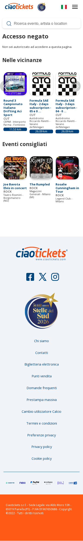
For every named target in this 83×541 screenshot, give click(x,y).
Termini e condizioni (41, 423)
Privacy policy (41, 446)
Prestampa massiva (42, 399)
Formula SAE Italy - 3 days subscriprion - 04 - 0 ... (66, 105)
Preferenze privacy (41, 435)
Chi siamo (41, 340)
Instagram (55, 279)
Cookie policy (42, 458)
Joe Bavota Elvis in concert (15, 186)
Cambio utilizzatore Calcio (41, 411)
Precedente (6, 86)
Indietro (6, 170)
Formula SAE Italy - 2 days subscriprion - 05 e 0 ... (40, 105)
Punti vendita (42, 376)
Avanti (75, 170)
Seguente (75, 86)
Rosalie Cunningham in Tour (67, 188)
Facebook (30, 279)
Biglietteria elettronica (41, 364)
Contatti (41, 352)
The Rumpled (40, 184)
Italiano (64, 8)
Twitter (43, 279)
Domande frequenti (42, 387)
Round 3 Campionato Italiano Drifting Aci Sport (13, 107)
